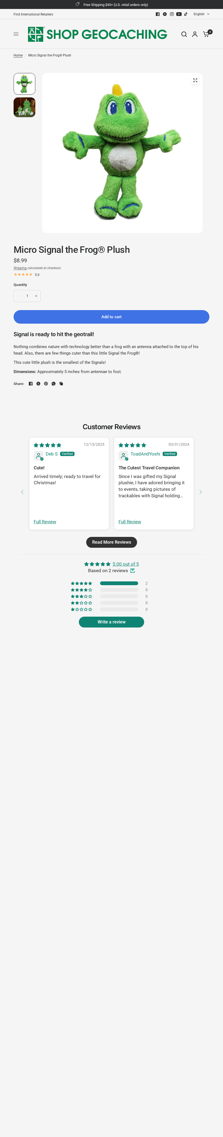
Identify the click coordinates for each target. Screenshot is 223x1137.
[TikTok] (186, 14)
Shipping (20, 268)
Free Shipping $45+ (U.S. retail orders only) (115, 5)
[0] (204, 34)
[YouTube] (178, 14)
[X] (164, 14)
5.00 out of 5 (126, 564)
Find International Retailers (33, 14)
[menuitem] (35, 14)
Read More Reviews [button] (111, 542)
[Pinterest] (46, 383)
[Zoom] (195, 80)
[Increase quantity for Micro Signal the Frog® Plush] (36, 296)
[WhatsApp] (53, 383)
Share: (19, 384)
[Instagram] (171, 14)
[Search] (184, 34)
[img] (47, 445)
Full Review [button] (45, 521)
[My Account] (195, 34)
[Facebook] (157, 14)
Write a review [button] (112, 622)
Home (18, 55)
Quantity (20, 285)
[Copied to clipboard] (61, 383)
